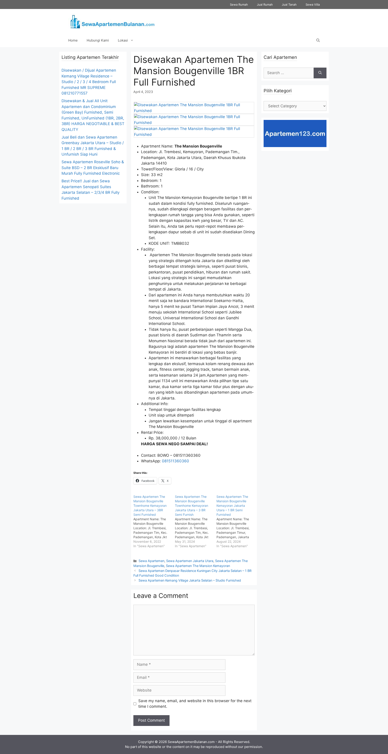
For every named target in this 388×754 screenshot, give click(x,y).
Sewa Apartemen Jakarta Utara (189, 561)
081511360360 (175, 461)
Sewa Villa (313, 4)
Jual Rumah (265, 4)
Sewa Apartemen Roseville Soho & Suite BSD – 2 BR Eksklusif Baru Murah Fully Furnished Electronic (93, 168)
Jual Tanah (289, 4)
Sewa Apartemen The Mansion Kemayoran (198, 566)
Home (73, 40)
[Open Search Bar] (318, 40)
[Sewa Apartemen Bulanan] (112, 21)
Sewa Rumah (239, 4)
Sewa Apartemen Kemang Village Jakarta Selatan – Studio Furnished (190, 580)
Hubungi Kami (98, 40)
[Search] (320, 73)
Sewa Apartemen (151, 561)
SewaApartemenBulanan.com (191, 742)
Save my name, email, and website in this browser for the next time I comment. (194, 704)
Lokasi (123, 40)
